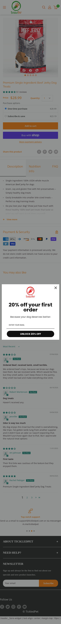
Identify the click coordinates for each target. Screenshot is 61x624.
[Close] (55, 287)
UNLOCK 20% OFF (30, 334)
